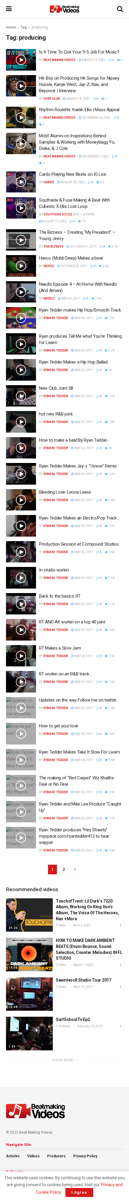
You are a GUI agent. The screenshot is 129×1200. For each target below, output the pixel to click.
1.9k (97, 298)
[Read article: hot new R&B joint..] (21, 422)
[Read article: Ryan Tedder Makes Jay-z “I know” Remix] (21, 474)
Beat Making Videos (60, 60)
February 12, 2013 (90, 1026)
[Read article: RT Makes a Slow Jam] (21, 656)
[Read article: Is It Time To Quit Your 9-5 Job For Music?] (21, 60)
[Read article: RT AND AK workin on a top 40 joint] (21, 630)
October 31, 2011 (83, 246)
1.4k (111, 734)
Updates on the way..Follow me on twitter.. (78, 700)
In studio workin (54, 570)
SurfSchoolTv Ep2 (73, 1019)
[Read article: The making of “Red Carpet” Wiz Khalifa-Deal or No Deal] (21, 785)
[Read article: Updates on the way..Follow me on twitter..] (21, 708)
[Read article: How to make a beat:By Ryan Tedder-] (21, 448)
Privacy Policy (85, 1156)
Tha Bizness (54, 246)
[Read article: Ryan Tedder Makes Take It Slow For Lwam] (21, 760)
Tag (24, 27)
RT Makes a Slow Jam (60, 648)
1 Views (61, 986)
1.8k (111, 422)
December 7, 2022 (95, 156)
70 (83, 221)
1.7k (111, 396)
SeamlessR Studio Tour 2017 (83, 980)
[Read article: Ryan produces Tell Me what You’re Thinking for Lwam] (21, 344)
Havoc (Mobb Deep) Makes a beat (71, 258)
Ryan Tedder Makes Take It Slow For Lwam (79, 752)
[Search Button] (120, 9)
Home (11, 27)
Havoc (49, 266)
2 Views (61, 925)
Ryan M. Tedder (56, 318)
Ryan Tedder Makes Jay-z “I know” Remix (78, 466)
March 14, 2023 (93, 60)
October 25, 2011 (73, 266)
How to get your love (58, 726)
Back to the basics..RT (59, 596)
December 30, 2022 (96, 117)
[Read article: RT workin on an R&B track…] (21, 682)
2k (110, 370)
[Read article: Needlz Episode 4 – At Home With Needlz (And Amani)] (21, 292)
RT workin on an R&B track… (65, 674)
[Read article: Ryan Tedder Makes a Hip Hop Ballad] (21, 370)
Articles (13, 1156)
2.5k (105, 266)
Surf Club (52, 98)
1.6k (111, 552)
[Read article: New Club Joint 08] (21, 396)
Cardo (49, 182)
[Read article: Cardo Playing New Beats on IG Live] (21, 182)
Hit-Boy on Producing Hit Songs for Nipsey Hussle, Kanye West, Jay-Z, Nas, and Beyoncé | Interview (79, 84)
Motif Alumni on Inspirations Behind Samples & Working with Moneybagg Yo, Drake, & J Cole (77, 142)
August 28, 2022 (72, 182)
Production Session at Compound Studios (79, 544)
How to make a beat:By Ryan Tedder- (74, 440)
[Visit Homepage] (64, 9)
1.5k (111, 526)
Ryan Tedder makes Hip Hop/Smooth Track (80, 310)
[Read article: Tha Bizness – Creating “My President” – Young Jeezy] (21, 240)
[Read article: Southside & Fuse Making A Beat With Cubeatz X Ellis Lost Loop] (21, 208)
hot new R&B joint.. (56, 414)
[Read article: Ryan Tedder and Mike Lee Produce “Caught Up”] (21, 812)
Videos (33, 1156)
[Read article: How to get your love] (21, 734)
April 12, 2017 (83, 986)
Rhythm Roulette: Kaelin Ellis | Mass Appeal (79, 109)
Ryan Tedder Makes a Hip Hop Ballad (73, 362)
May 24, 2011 (70, 298)
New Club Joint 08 (56, 388)
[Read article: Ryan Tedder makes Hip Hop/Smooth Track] (21, 318)
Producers (56, 1156)
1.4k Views (63, 1026)
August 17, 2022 (54, 221)
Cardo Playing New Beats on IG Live (72, 174)
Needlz (49, 298)
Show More (63, 1060)
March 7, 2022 (83, 965)
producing (40, 27)
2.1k (114, 246)
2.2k (111, 350)
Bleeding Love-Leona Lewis (65, 492)
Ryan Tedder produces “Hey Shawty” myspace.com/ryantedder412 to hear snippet (74, 836)
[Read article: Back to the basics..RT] (21, 604)
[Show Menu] (9, 9)
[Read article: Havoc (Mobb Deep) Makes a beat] (21, 266)
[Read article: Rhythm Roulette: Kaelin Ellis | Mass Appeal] (21, 117)
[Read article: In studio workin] (21, 578)
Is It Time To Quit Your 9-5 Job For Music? (79, 52)
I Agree (79, 1192)
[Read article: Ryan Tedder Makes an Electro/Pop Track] (21, 526)
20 (101, 182)
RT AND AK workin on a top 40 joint (72, 622)
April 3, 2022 (82, 925)
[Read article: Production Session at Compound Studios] (21, 552)
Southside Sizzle (58, 214)
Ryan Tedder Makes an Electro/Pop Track (78, 518)
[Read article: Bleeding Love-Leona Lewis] (21, 500)
